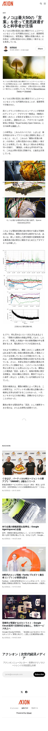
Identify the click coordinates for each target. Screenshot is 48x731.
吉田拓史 (13, 47)
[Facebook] (26, 692)
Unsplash (27, 91)
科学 (4, 13)
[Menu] (45, 3)
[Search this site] (41, 3)
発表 (14, 126)
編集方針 (25, 708)
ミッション (14, 708)
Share (40, 49)
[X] (22, 692)
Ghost (29, 713)
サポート (34, 708)
